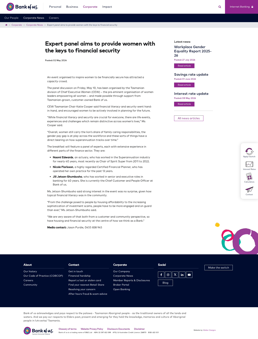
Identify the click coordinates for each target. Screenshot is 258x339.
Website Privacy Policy (92, 329)
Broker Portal (121, 284)
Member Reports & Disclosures (131, 280)
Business (72, 6)
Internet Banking (240, 6)
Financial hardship (79, 275)
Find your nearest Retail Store (86, 284)
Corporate (90, 6)
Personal (55, 6)
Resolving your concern (81, 289)
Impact (107, 6)
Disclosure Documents (118, 329)
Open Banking (121, 289)
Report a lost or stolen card (84, 280)
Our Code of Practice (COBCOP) (43, 275)
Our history (30, 271)
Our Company (121, 271)
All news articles (189, 118)
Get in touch (75, 271)
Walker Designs (209, 330)
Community (30, 284)
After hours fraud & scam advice (87, 293)
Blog (165, 282)
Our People (11, 17)
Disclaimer (139, 329)
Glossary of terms (68, 329)
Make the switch (218, 267)
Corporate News (33, 17)
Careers (54, 17)
